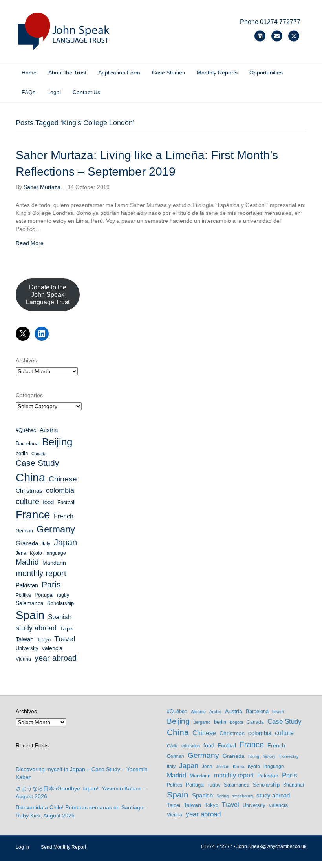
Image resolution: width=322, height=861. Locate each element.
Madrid (27, 562)
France (33, 515)
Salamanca (30, 603)
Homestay (289, 756)
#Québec (26, 430)
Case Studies (168, 72)
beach (278, 711)
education (190, 745)
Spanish (59, 617)
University (27, 648)
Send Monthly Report (63, 847)
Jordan (222, 766)
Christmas (29, 490)
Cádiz (172, 745)
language (56, 553)
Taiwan (24, 639)
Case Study (37, 462)
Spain (30, 615)
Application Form (119, 72)
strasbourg (242, 796)
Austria (49, 430)
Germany (56, 529)
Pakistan (27, 585)
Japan (65, 542)
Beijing (57, 441)
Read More (30, 243)
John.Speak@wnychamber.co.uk (271, 846)
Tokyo (44, 640)
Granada (27, 543)
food (48, 502)
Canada (38, 453)
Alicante (198, 711)
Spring (222, 796)
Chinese (63, 479)
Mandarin (54, 562)
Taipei (66, 629)
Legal (54, 92)
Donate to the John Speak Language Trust (48, 294)
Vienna (23, 659)
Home (29, 72)
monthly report (41, 573)
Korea (238, 766)
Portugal (44, 595)
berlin (22, 453)
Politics (23, 595)
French (63, 516)
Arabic (215, 711)
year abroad (56, 658)
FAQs (28, 92)
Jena (21, 553)
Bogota (236, 722)
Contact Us (86, 92)
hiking (253, 756)
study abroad (36, 628)
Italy (46, 543)
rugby (63, 595)
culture (27, 501)
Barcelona (27, 444)
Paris (51, 584)
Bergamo (201, 722)
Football (66, 502)
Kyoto (36, 553)
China (30, 477)
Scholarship (60, 603)
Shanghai (293, 785)
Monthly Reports (217, 72)
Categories (29, 395)
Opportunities (266, 72)
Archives (26, 360)
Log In (22, 847)
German (24, 531)
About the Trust (67, 72)
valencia (52, 648)
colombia (60, 490)
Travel (64, 639)
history (269, 756)
